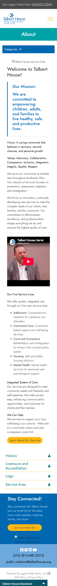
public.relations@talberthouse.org (28, 562)
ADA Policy (20, 577)
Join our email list (25, 528)
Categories (10, 49)
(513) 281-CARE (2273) (28, 555)
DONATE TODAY (42, 4)
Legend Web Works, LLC (34, 573)
